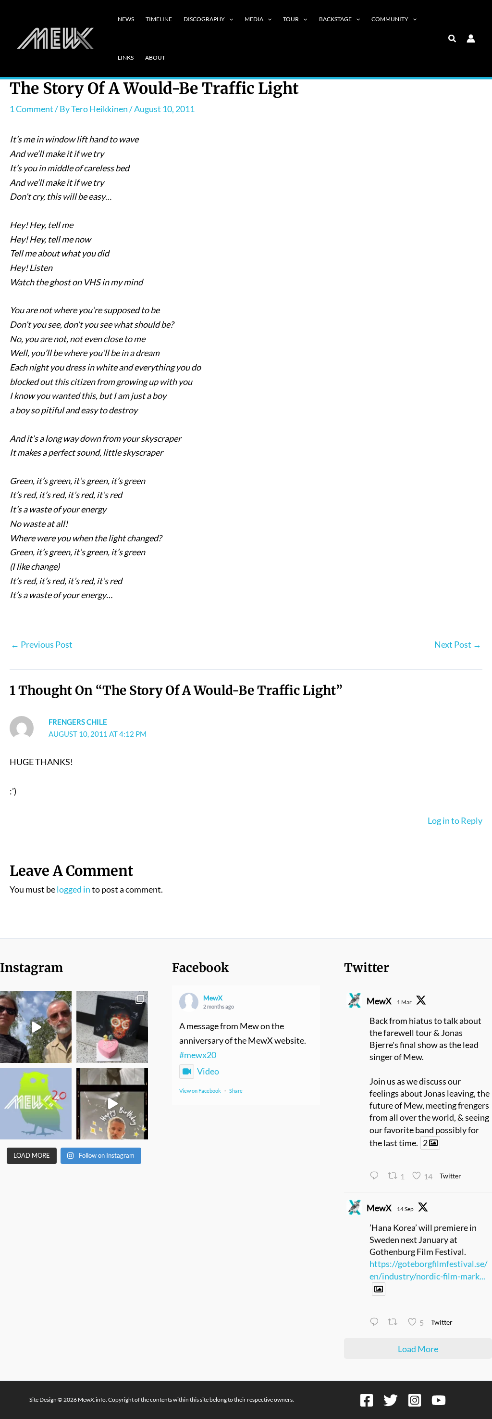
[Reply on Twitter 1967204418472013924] (376, 1323)
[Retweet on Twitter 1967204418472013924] (395, 1323)
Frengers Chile (78, 721)
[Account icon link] (471, 38)
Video (208, 1071)
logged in (73, 889)
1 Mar (404, 1002)
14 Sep (405, 1209)
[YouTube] (438, 1400)
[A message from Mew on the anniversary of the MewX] (36, 1027)
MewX (212, 998)
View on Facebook (200, 1090)
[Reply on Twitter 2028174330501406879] (376, 1177)
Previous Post (42, 644)
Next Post (457, 644)
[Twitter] (390, 1400)
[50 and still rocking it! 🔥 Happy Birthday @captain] (112, 1103)
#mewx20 (197, 1054)
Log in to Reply (455, 820)
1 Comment (31, 108)
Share (236, 1090)
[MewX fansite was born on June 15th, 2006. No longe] (112, 1027)
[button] (229, 19)
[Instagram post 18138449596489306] (36, 1103)
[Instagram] (414, 1400)
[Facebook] (366, 1400)
